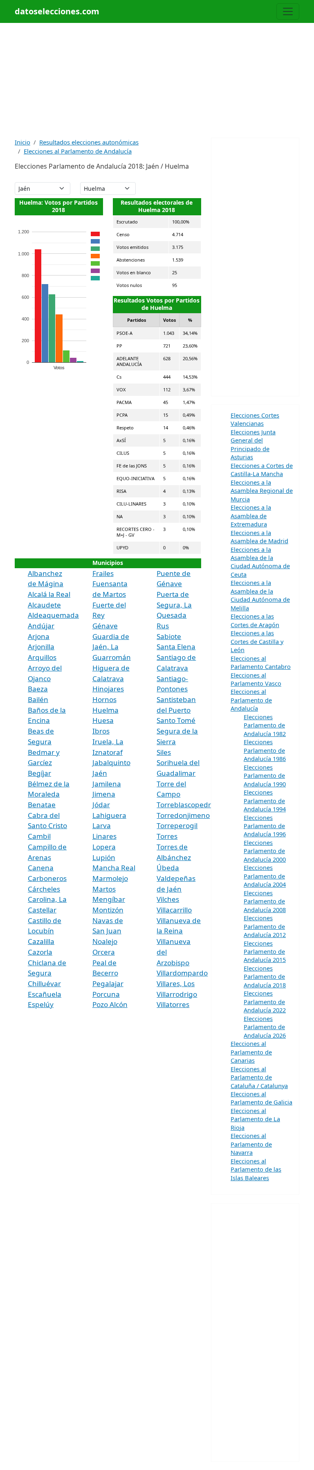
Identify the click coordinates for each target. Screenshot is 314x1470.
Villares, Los (176, 983)
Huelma (105, 710)
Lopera (104, 846)
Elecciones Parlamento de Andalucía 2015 (265, 951)
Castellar (42, 910)
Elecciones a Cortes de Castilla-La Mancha (262, 469)
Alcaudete (44, 605)
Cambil (39, 836)
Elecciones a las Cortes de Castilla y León (257, 641)
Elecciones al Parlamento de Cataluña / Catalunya (259, 1077)
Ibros (101, 731)
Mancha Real (113, 867)
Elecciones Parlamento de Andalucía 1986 (265, 750)
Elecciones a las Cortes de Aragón (255, 620)
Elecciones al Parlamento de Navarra (251, 1143)
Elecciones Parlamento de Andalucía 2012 (265, 926)
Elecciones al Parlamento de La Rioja (255, 1118)
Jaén (99, 773)
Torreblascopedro (186, 804)
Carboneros (47, 878)
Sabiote (169, 636)
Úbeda (168, 867)
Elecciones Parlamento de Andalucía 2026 (265, 1026)
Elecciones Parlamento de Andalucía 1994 (265, 800)
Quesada (171, 615)
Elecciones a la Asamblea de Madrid (259, 536)
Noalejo (104, 941)
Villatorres (173, 1004)
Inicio (22, 142)
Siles (164, 752)
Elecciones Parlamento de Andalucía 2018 (265, 976)
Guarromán (111, 657)
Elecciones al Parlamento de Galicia (261, 1098)
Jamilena (106, 783)
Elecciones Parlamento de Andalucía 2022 (265, 1001)
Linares (104, 836)
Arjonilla (41, 646)
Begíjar (39, 773)
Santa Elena (176, 646)
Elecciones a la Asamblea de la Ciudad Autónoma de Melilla (260, 595)
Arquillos (42, 657)
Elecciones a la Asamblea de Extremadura (251, 515)
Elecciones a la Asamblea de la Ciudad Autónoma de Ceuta (260, 561)
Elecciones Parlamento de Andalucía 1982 (265, 725)
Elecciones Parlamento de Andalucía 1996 (265, 825)
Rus (163, 625)
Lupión (103, 857)
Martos (104, 889)
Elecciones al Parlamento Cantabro (261, 662)
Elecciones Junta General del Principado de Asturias (253, 444)
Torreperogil (177, 825)
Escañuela (44, 994)
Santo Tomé (176, 720)
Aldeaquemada (53, 615)
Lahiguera (109, 815)
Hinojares (108, 688)
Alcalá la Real (49, 594)
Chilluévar (44, 983)
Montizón (107, 910)
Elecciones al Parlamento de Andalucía (78, 151)
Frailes (103, 573)
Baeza (38, 688)
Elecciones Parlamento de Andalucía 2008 (265, 901)
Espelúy (41, 1004)
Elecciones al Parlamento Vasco (256, 679)
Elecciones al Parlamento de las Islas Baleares (256, 1169)
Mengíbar (108, 899)
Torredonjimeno (183, 815)
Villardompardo (182, 973)
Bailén (38, 699)
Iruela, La (107, 741)
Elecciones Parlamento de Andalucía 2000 (265, 850)
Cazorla (40, 952)
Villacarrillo (174, 910)
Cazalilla (41, 941)
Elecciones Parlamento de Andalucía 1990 (265, 775)
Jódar (101, 804)
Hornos (104, 699)
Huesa (103, 720)
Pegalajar (107, 983)
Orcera (103, 952)
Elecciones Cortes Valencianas (255, 419)
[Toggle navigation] (287, 11)
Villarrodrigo (177, 994)
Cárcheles (44, 889)
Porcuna (106, 994)
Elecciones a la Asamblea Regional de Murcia (262, 490)
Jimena (103, 794)
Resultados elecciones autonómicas (89, 142)
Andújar (41, 625)
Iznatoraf (107, 752)
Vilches (168, 899)
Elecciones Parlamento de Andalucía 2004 (265, 875)
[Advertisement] (157, 80)
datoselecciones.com (57, 11)
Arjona (38, 636)
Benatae (42, 804)
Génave (105, 625)
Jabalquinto (111, 762)
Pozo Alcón (110, 1004)
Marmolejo (110, 878)
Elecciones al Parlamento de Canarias (251, 1051)
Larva (101, 825)
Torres (167, 836)
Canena (41, 867)
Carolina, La (47, 899)
